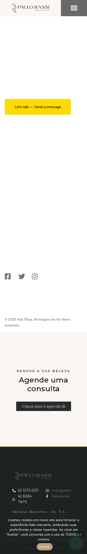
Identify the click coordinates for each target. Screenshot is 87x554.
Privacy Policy (20, 184)
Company (15, 151)
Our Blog (15, 176)
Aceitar (44, 547)
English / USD (14, 308)
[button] (74, 8)
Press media (18, 168)
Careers (14, 159)
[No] (81, 534)
